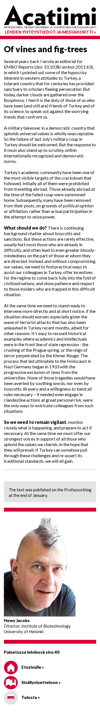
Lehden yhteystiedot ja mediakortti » (50, 31)
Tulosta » (30, 697)
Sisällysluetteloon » (41, 682)
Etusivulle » (32, 667)
